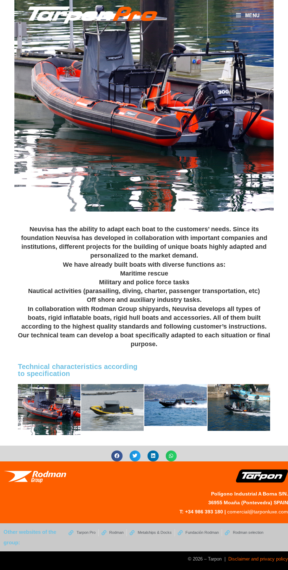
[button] (117, 456)
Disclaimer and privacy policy (258, 559)
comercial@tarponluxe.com (257, 511)
